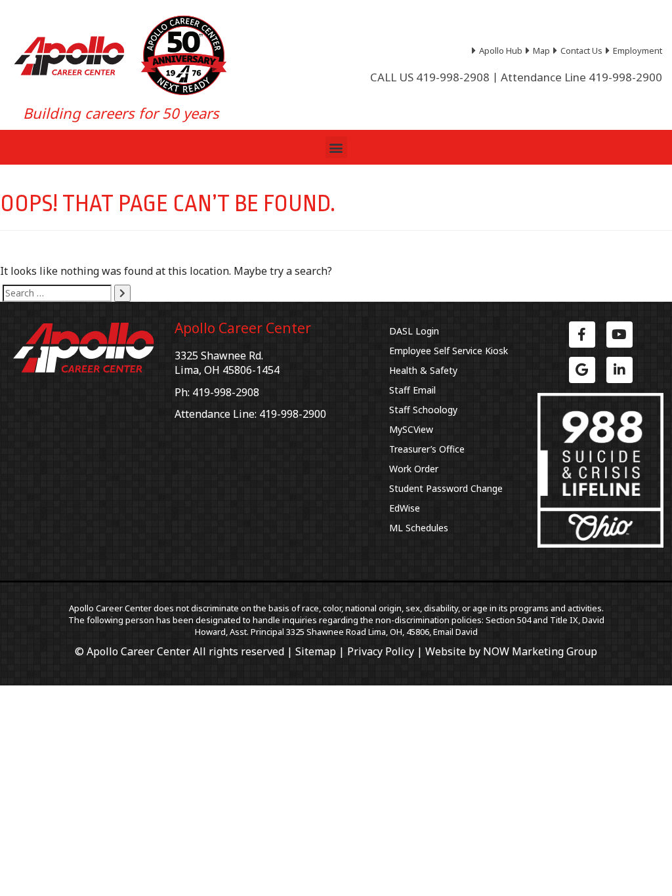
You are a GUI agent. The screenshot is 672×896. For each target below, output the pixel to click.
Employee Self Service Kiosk (448, 350)
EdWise (404, 508)
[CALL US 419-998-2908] (430, 77)
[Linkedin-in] (619, 370)
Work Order (413, 468)
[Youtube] (619, 334)
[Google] (582, 370)
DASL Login (414, 331)
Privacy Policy (380, 651)
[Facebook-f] (582, 334)
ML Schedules (418, 527)
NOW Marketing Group (540, 651)
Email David (455, 632)
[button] (336, 147)
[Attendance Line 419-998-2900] (581, 77)
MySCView (411, 429)
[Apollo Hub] (499, 50)
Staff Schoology (423, 409)
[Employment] (635, 50)
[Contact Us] (579, 50)
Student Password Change (446, 488)
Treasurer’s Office (427, 449)
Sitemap (315, 651)
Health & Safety (423, 370)
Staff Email (412, 390)
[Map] (539, 50)
